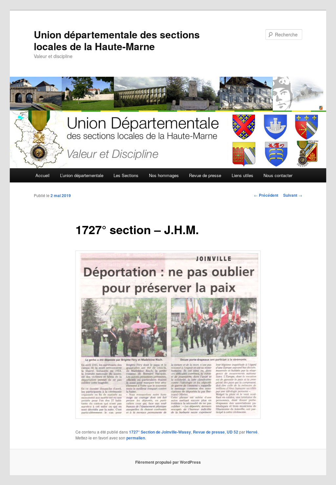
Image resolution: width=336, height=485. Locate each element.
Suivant (292, 195)
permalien (135, 438)
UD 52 (232, 432)
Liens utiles (242, 175)
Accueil (42, 175)
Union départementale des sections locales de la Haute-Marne (117, 40)
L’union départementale (81, 175)
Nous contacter (277, 175)
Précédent (266, 195)
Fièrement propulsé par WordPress (168, 462)
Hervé (252, 432)
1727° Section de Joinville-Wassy (160, 432)
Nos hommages (164, 175)
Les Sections (126, 175)
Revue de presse (205, 175)
